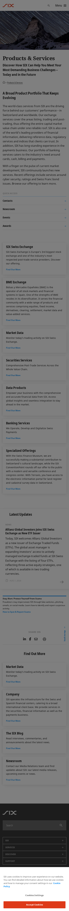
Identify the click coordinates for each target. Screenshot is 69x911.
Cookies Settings (34, 895)
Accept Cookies (34, 904)
